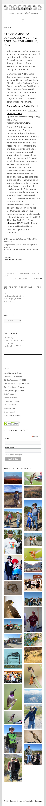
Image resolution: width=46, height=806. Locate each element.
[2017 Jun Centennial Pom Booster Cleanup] (33, 582)
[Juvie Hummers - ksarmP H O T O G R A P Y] (33, 478)
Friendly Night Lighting (12, 401)
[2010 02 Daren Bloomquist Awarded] (33, 619)
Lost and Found (9, 408)
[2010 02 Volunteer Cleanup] (33, 599)
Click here (7, 239)
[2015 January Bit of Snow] (33, 696)
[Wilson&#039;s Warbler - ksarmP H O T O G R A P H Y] (33, 639)
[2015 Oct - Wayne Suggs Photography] (33, 492)
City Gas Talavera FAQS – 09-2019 (16, 384)
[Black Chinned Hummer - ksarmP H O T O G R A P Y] (13, 697)
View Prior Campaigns (13, 455)
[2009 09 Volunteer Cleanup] (13, 626)
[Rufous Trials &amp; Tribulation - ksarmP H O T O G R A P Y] (33, 676)
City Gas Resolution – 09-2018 (15, 380)
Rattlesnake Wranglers (12, 415)
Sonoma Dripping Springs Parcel (22, 106)
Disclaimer (38, 801)
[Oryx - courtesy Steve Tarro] (33, 655)
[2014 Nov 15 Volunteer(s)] (33, 516)
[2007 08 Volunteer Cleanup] (33, 539)
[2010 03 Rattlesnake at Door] (13, 588)
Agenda (28, 123)
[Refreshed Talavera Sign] (13, 659)
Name (7, 439)
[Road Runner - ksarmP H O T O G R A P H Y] (33, 736)
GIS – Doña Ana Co (10, 405)
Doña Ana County (17, 259)
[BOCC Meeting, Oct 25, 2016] (13, 677)
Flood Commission (10, 398)
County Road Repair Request (14, 391)
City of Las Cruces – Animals (14, 387)
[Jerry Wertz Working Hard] (13, 496)
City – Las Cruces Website (13, 377)
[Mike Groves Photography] (13, 478)
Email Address (11, 447)
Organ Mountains (10, 412)
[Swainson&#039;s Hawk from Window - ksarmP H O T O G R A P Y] (13, 607)
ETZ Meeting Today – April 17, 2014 (25, 278)
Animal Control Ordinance (13, 373)
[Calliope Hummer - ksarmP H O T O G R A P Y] (13, 717)
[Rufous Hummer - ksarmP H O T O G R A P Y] (33, 554)
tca (10, 257)
